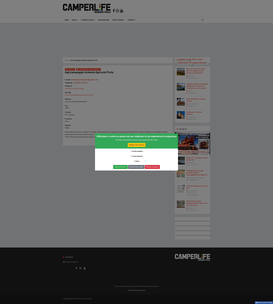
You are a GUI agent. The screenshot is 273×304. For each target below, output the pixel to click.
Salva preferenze (120, 167)
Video (137, 161)
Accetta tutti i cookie (136, 167)
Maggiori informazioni (136, 145)
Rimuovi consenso (152, 167)
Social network (137, 156)
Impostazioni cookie (264, 302)
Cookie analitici (137, 151)
